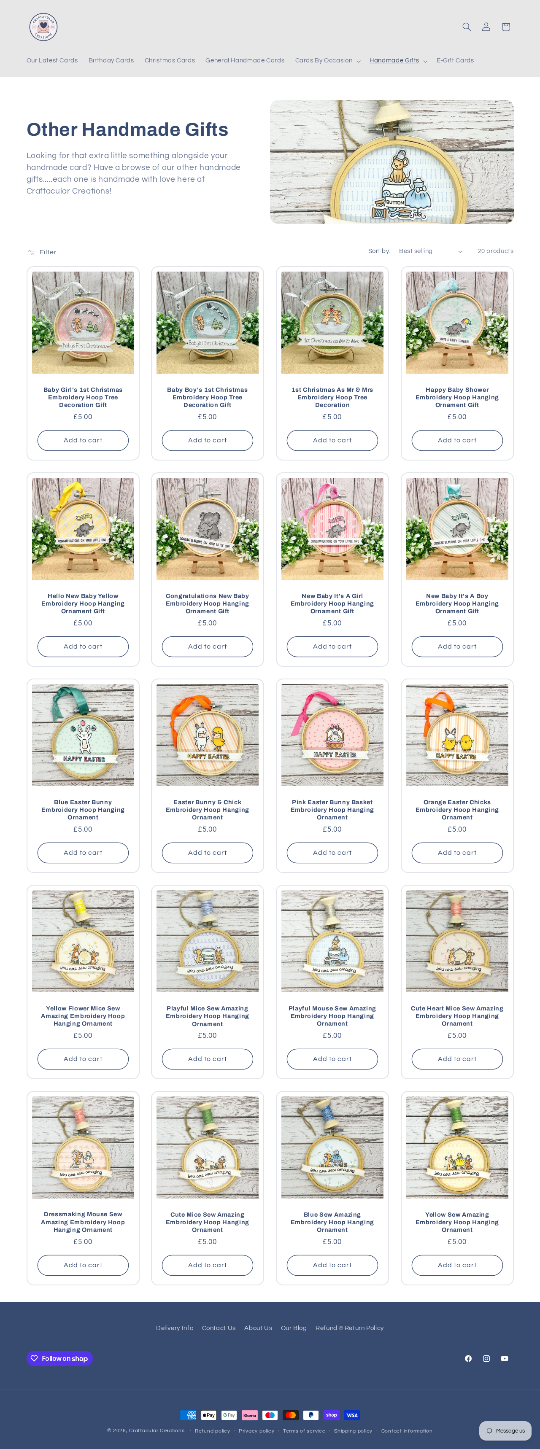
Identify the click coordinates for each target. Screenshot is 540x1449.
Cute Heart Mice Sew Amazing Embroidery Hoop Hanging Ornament (457, 1016)
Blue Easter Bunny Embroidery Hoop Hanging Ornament (82, 809)
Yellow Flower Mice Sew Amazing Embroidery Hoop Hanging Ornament (83, 1016)
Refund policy (212, 1431)
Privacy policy (256, 1431)
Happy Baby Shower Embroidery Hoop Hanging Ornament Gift (457, 397)
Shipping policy (353, 1431)
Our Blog (294, 1328)
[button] (327, 61)
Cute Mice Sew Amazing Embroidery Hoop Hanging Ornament (207, 1222)
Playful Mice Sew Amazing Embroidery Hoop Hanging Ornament (207, 1016)
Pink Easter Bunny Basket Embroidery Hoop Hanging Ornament (332, 809)
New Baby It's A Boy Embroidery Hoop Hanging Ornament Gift (457, 603)
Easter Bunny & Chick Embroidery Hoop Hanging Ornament (207, 809)
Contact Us (219, 1328)
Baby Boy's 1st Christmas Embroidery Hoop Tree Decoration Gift (207, 397)
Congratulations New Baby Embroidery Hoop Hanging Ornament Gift (207, 603)
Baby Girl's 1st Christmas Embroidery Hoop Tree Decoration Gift (83, 397)
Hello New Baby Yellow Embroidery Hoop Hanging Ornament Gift (82, 603)
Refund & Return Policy (350, 1328)
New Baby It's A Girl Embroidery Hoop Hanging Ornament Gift (332, 603)
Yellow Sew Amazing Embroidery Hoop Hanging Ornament (457, 1222)
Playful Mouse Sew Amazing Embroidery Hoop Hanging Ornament (333, 1016)
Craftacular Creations (156, 1430)
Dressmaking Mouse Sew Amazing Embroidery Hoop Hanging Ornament (83, 1222)
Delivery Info (174, 1328)
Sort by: (379, 251)
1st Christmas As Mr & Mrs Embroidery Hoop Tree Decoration (333, 397)
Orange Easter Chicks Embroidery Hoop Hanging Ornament (457, 809)
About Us (258, 1328)
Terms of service (304, 1431)
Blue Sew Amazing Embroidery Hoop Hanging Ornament (332, 1222)
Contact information (407, 1431)
